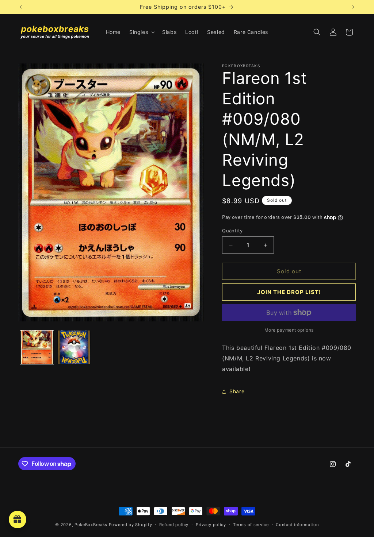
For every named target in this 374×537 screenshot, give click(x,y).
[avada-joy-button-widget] (17, 519)
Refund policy (173, 524)
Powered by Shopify (130, 524)
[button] (141, 32)
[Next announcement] (353, 7)
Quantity (232, 230)
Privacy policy (211, 524)
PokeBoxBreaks (91, 524)
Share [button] (236, 391)
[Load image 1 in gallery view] (37, 347)
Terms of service (250, 524)
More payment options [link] (289, 330)
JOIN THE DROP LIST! (289, 292)
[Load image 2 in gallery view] (74, 347)
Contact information (297, 524)
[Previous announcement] (21, 7)
